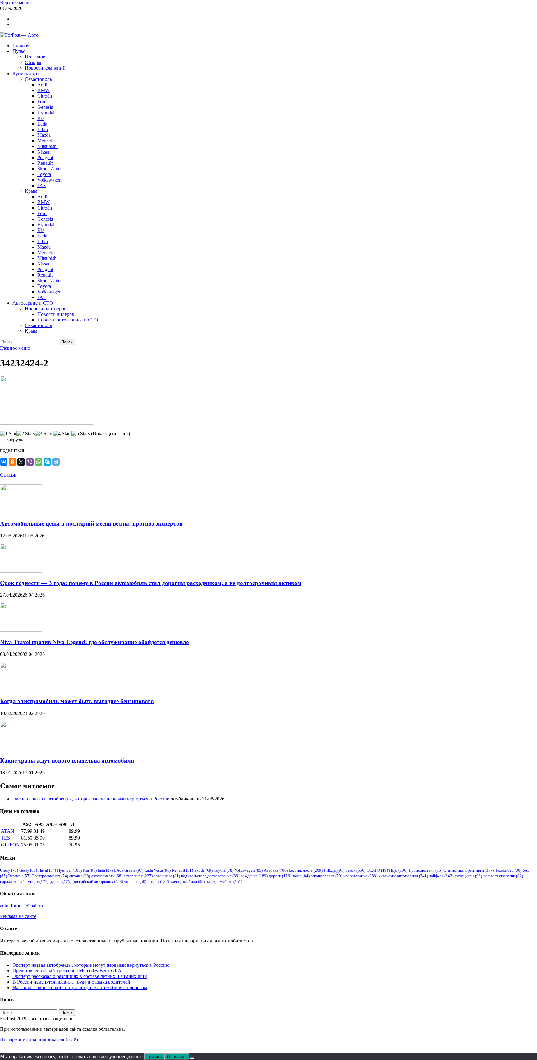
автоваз (79, 875)
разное (60, 881)
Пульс (18, 51)
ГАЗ (41, 185)
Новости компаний (45, 68)
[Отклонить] (191, 1058)
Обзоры (33, 62)
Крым (31, 191)
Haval (47, 870)
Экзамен (19, 875)
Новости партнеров (46, 308)
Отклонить (177, 1056)
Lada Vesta (158, 870)
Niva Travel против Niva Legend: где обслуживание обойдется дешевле (94, 642)
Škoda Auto (49, 168)
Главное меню (15, 348)
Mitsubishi (47, 146)
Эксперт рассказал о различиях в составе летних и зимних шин (79, 976)
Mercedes (46, 140)
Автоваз (276, 870)
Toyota (44, 174)
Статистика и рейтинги (468, 870)
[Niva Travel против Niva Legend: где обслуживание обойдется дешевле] (21, 630)
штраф (158, 881)
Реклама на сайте (18, 916)
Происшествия (425, 870)
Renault (45, 163)
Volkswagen (49, 179)
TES (5, 838)
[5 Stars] (80, 433)
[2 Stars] (25, 433)
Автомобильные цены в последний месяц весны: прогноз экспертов (91, 523)
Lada (42, 124)
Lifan (42, 129)
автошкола (167, 875)
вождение (254, 875)
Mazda (44, 135)
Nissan (44, 151)
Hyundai (45, 112)
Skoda (203, 870)
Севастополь (38, 79)
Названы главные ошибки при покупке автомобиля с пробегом (79, 987)
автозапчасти (106, 875)
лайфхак (441, 875)
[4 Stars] (62, 433)
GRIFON (10, 844)
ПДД (398, 870)
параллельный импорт (24, 881)
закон (301, 875)
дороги (280, 875)
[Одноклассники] (12, 462)
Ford (42, 101)
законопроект (326, 875)
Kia (40, 118)
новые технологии (503, 875)
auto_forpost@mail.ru (21, 905)
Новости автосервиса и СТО (67, 319)
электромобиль (224, 881)
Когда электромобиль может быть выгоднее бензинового (77, 701)
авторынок (138, 875)
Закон (355, 870)
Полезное (35, 56)
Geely (28, 870)
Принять (154, 1056)
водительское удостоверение (210, 875)
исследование (360, 875)
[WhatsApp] (38, 462)
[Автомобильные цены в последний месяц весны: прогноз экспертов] (21, 511)
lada (105, 870)
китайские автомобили (403, 875)
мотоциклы (468, 875)
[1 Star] (8, 433)
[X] (21, 462)
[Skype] (47, 462)
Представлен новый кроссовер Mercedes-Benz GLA (67, 970)
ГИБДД (334, 870)
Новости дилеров (55, 314)
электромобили (187, 881)
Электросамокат (50, 875)
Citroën (44, 96)
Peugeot (45, 157)
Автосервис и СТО (32, 303)
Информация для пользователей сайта (40, 1039)
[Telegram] (56, 462)
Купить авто (25, 73)
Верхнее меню (15, 2)
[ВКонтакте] (3, 462)
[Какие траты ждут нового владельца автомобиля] (21, 748)
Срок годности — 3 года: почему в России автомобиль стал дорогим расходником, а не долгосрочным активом (150, 583)
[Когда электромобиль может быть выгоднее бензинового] (21, 689)
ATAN (7, 831)
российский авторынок (98, 881)
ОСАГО (377, 870)
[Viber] (30, 462)
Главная (20, 45)
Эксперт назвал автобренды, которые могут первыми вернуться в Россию (90, 798)
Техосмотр (508, 870)
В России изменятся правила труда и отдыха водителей (71, 981)
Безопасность (306, 870)
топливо (135, 881)
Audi (42, 84)
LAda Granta (128, 870)
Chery (9, 870)
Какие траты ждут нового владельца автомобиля (67, 760)
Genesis (45, 107)
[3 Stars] (44, 433)
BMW (43, 90)
